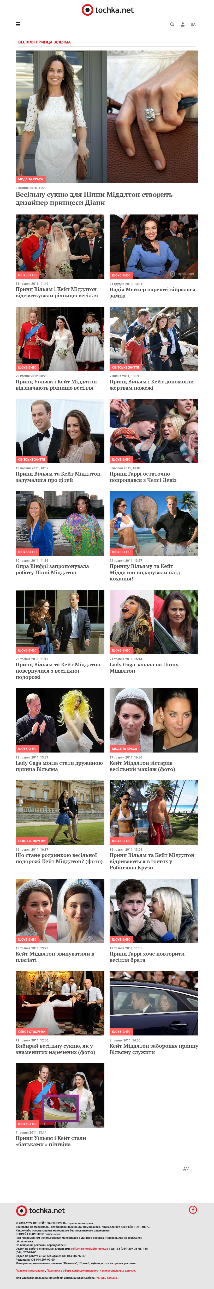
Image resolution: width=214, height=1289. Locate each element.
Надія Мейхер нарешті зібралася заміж (152, 292)
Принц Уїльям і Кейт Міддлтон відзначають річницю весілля (56, 384)
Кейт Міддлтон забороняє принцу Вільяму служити (154, 1049)
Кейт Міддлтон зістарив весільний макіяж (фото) (142, 766)
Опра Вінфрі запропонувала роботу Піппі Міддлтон (52, 569)
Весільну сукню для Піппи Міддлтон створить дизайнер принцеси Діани (94, 198)
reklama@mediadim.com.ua (89, 1248)
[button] (182, 24)
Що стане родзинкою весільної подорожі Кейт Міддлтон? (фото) (59, 858)
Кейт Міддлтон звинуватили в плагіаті (55, 956)
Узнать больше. (107, 1278)
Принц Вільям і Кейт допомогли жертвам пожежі (152, 384)
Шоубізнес (27, 275)
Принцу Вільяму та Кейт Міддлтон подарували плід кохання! (145, 572)
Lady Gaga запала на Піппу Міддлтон (144, 667)
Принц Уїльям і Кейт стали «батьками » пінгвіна (51, 1141)
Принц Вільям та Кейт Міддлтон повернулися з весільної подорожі (58, 670)
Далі (187, 1168)
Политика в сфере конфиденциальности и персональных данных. (91, 1270)
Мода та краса (30, 179)
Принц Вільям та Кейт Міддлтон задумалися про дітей (58, 476)
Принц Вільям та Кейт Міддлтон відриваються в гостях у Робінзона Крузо (152, 861)
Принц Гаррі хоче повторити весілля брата (147, 956)
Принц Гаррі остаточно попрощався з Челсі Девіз (143, 476)
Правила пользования (30, 1270)
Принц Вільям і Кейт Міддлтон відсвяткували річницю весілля (57, 292)
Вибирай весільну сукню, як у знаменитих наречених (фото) (56, 1049)
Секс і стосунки (31, 841)
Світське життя (125, 367)
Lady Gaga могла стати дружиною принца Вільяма (59, 766)
